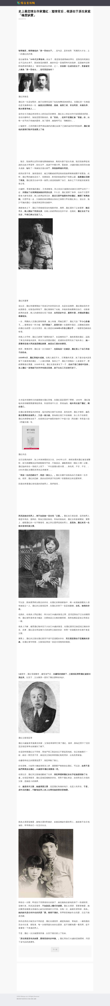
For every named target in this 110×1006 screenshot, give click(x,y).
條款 (29, 998)
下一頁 (55, 949)
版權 (35, 998)
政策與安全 (25, 998)
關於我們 (19, 998)
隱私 (32, 998)
